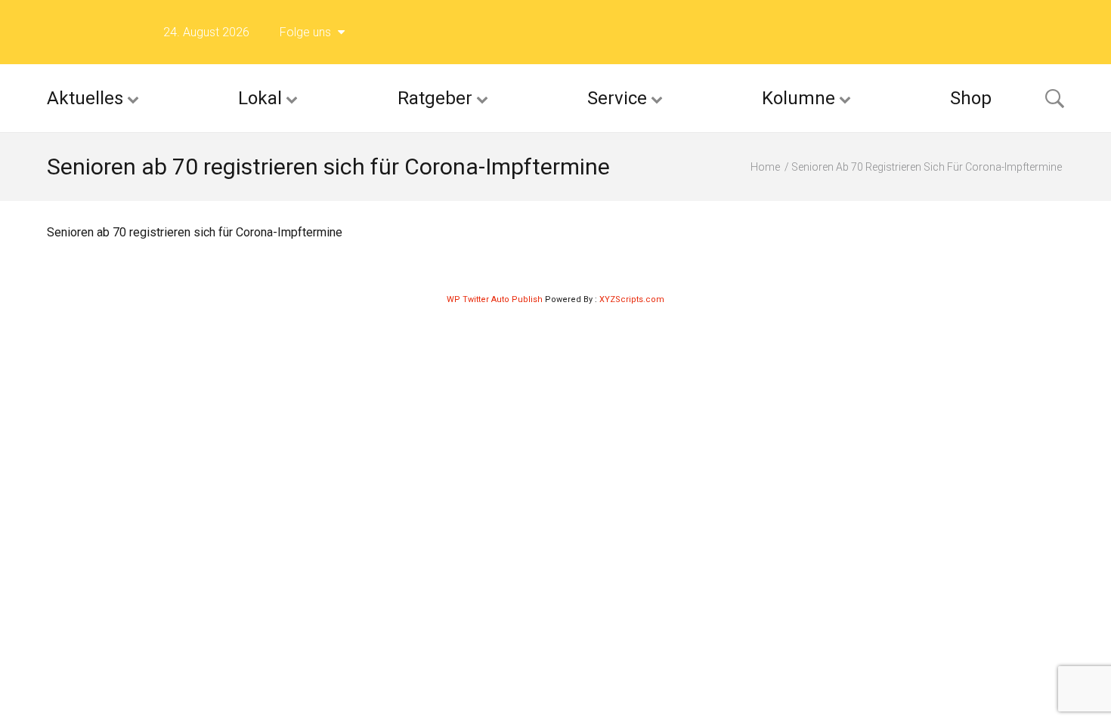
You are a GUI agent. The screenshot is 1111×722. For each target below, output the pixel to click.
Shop (971, 98)
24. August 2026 (206, 32)
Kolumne (798, 98)
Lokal (260, 98)
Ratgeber (435, 98)
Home (765, 167)
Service (617, 98)
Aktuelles (85, 98)
